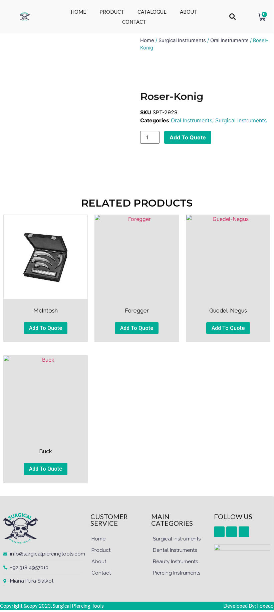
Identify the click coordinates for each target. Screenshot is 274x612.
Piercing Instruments (176, 573)
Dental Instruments (175, 550)
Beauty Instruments (175, 562)
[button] (232, 17)
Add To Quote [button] (45, 328)
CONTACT (134, 22)
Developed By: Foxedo (248, 606)
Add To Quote (188, 137)
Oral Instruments (229, 40)
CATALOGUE (152, 12)
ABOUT (188, 12)
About (98, 562)
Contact (101, 573)
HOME (78, 12)
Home (147, 40)
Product (100, 550)
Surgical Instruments (182, 40)
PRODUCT (111, 12)
